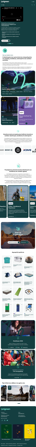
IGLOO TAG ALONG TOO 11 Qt (6, 267)
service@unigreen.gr (21, 416)
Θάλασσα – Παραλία (19, 91)
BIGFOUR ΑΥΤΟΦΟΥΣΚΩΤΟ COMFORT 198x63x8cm (17, 299)
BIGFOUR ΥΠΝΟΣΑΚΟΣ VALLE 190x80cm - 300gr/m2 (6, 315)
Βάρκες (13, 122)
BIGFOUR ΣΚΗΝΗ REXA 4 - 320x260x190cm (28, 267)
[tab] (7, 43)
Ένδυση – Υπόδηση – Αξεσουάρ (7, 93)
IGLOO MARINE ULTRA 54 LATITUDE (17, 265)
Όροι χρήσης (3, 443)
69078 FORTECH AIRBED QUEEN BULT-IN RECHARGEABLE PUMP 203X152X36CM (28, 283)
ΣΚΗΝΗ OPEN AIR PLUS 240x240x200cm (6, 282)
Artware (6, 445)
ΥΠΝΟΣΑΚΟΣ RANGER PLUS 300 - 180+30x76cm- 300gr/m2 (17, 315)
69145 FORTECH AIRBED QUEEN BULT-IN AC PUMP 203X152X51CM (6, 299)
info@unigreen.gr (21, 413)
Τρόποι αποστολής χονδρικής (11, 443)
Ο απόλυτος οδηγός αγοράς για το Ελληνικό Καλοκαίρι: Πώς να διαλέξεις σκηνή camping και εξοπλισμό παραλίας (17, 399)
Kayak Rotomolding (5, 122)
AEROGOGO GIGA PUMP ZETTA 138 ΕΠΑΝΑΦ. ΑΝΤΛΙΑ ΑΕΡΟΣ (28, 299)
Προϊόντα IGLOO (12, 91)
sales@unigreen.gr (4, 416)
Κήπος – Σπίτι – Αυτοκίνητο (28, 91)
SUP (10, 122)
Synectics (14, 445)
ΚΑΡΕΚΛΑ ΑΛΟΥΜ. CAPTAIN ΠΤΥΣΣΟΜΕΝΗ (28, 315)
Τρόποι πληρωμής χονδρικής (22, 443)
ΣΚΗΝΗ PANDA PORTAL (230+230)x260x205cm (17, 282)
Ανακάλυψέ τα (5, 40)
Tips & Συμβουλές (11, 396)
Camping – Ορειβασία (5, 91)
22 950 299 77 (4, 413)
